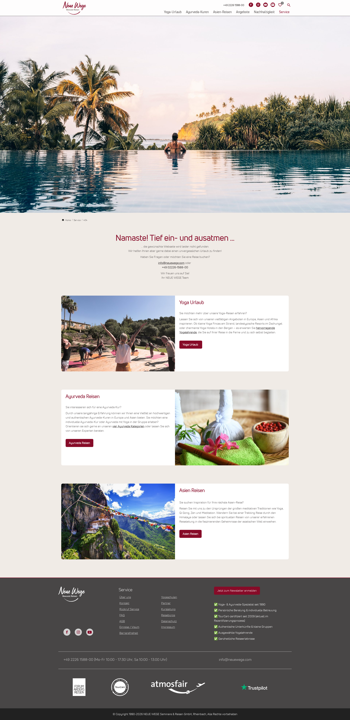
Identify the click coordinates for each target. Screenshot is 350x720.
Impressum (168, 627)
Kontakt (124, 603)
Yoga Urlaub (191, 344)
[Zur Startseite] (74, 8)
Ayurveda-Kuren (197, 12)
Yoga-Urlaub (173, 12)
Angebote (243, 12)
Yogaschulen (169, 597)
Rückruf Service (129, 609)
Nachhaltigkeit (264, 12)
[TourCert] (120, 687)
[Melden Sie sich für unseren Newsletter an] (273, 5)
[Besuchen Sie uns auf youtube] (89, 632)
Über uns (125, 597)
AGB (122, 621)
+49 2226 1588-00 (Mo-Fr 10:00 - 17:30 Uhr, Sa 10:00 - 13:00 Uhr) (115, 660)
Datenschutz (169, 621)
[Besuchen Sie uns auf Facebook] (251, 5)
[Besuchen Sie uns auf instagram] (78, 632)
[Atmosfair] (177, 687)
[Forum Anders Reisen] (79, 687)
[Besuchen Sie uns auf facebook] (66, 632)
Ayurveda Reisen (79, 443)
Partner (166, 603)
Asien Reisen (190, 533)
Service (284, 12)
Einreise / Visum (129, 627)
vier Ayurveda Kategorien (128, 426)
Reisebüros (168, 615)
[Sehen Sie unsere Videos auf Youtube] (265, 5)
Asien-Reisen (222, 12)
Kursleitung (168, 609)
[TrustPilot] (253, 687)
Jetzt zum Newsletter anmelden (237, 590)
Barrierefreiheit (128, 633)
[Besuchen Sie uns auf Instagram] (258, 5)
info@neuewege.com (171, 263)
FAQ (122, 615)
